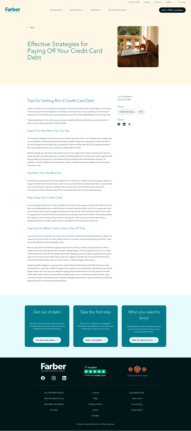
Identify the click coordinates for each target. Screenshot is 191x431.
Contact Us (158, 2)
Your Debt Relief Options (54, 393)
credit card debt (60, 120)
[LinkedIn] (64, 378)
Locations (147, 2)
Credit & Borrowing (126, 112)
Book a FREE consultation (172, 10)
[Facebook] (43, 378)
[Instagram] (54, 378)
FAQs (95, 399)
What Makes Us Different (54, 404)
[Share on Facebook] (118, 124)
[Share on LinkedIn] (124, 124)
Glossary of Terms (95, 404)
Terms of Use (137, 399)
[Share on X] (129, 124)
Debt (141, 112)
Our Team (54, 410)
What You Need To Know (54, 399)
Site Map (95, 416)
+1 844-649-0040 (133, 2)
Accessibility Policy (136, 393)
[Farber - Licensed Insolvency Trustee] (12, 10)
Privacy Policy (137, 404)
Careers (95, 410)
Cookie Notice (136, 410)
